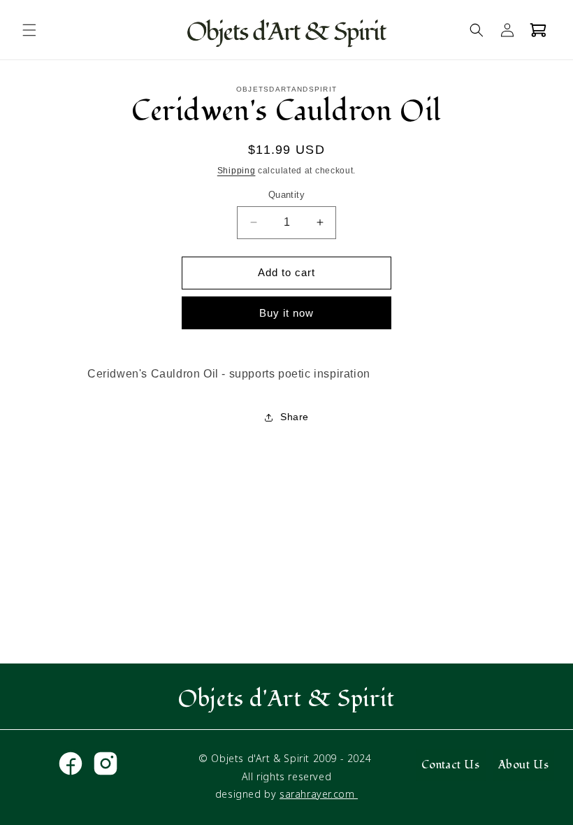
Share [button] (294, 416)
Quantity (286, 194)
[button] (29, 30)
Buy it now (286, 313)
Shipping (236, 170)
